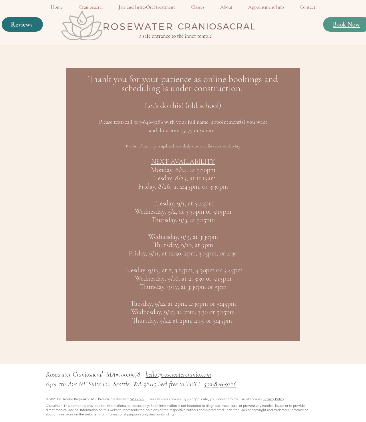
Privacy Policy (273, 399)
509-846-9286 (220, 384)
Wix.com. (137, 399)
